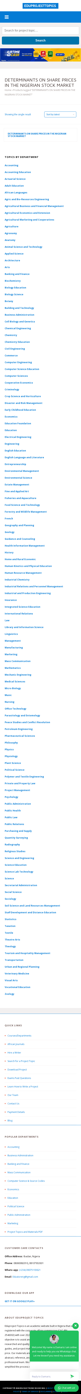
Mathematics (13, 668)
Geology (10, 532)
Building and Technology (19, 308)
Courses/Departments (19, 1035)
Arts (7, 267)
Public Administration (18, 803)
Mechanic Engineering (18, 674)
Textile (9, 932)
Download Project (17, 1069)
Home (8, 90)
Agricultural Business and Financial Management (34, 206)
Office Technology (15, 708)
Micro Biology (13, 688)
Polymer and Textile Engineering (24, 776)
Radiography (12, 844)
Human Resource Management (23, 572)
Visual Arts (11, 980)
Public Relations (14, 824)
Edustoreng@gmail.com (25, 1276)
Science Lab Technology (19, 871)
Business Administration (19, 314)
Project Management (17, 790)
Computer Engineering (18, 362)
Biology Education (15, 287)
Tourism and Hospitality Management (27, 953)
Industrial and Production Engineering (28, 593)
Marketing (11, 654)
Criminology (12, 389)
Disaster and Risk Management (23, 403)
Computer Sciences (16, 376)
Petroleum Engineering (19, 729)
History (9, 552)
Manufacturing (14, 647)
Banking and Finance (17, 274)
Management (13, 640)
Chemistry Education (17, 342)
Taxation (10, 926)
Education (13, 1197)
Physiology (11, 756)
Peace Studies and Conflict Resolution (27, 722)
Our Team (13, 1095)
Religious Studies (15, 851)
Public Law (11, 817)
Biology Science (14, 294)
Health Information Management (25, 545)
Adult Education (14, 185)
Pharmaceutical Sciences (20, 735)
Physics (9, 749)
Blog (10, 1120)
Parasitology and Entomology (22, 715)
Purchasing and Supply (18, 831)
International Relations (19, 613)
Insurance (11, 600)
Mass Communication (18, 661)
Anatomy (10, 240)
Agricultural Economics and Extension (27, 213)
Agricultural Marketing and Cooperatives (29, 219)
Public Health (13, 810)
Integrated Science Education (22, 606)
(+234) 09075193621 (30, 1270)
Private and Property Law (20, 783)
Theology (10, 946)
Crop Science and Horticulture (23, 396)
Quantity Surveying (16, 837)
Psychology (11, 797)
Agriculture (11, 226)
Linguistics (11, 634)
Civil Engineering (15, 348)
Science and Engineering (19, 858)
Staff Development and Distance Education (30, 912)
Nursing (9, 702)
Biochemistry (13, 280)
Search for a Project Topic (21, 1061)
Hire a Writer (14, 1052)
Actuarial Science (15, 179)
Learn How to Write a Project (23, 1086)
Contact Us (13, 1103)
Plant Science (13, 763)
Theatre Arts (12, 939)
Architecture (12, 260)
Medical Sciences (15, 681)
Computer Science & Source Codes (26, 1181)
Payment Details (16, 1112)
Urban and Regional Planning (22, 966)
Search (40, 40)
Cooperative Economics (19, 382)
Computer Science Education (22, 369)
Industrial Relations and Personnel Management (34, 586)
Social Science (13, 892)
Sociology (10, 898)
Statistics (10, 919)
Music (8, 695)
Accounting (11, 165)
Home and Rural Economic (20, 559)
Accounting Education (18, 172)
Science (9, 878)
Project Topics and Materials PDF (25, 1231)
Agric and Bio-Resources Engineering (27, 199)
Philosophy (11, 742)
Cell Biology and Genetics (20, 321)
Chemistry (11, 335)
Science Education (16, 865)
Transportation (14, 960)
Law (7, 620)
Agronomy (11, 233)
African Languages (16, 192)
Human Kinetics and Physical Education (28, 566)
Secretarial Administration (21, 885)
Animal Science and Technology (23, 246)
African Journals (16, 1044)
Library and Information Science (24, 627)
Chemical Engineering (18, 328)
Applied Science (14, 253)
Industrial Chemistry (17, 579)
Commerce (11, 355)
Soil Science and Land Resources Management (32, 905)
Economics (13, 1189)
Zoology (9, 994)
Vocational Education (17, 987)
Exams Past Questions (19, 1078)
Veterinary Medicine (17, 973)
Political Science (14, 769)
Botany (9, 301)
